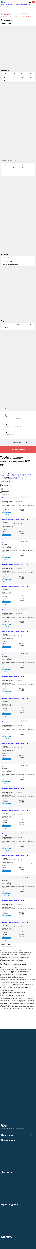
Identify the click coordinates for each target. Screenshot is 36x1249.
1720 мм (29, 474)
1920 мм (9, 476)
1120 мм (4, 474)
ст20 (14, 479)
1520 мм (19, 474)
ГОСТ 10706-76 (14, 477)
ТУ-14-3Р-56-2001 (24, 477)
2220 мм (24, 476)
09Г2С (17, 479)
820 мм (20, 473)
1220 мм (9, 474)
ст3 (12, 479)
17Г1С (21, 479)
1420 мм (14, 474)
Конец (18, 946)
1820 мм (4, 476)
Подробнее (6, 514)
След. (14, 946)
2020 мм (14, 476)
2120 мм (19, 476)
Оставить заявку (6, 512)
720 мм (16, 473)
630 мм (12, 473)
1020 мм (29, 473)
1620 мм (24, 474)
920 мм (25, 473)
